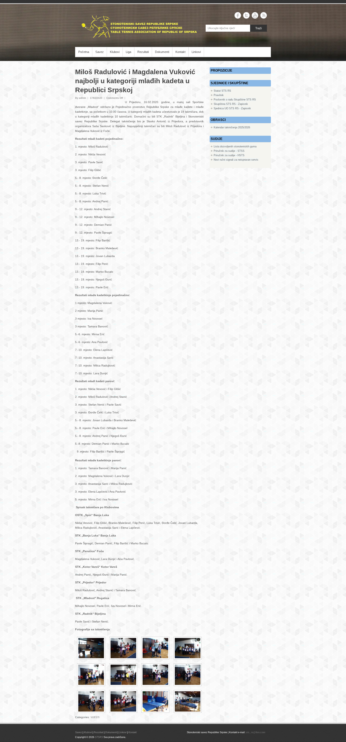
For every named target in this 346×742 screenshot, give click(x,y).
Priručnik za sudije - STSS (229, 150)
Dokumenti (162, 52)
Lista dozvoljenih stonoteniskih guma (235, 146)
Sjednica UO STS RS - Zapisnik (232, 108)
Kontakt (180, 52)
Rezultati (143, 52)
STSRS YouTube (255, 15)
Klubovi (115, 52)
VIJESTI (95, 717)
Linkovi (196, 52)
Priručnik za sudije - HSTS (229, 155)
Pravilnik (219, 95)
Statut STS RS (222, 90)
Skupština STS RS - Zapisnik (231, 103)
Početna (83, 52)
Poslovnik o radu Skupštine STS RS (235, 99)
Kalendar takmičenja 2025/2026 (232, 127)
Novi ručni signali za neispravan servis (236, 159)
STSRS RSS (263, 15)
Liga (128, 52)
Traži (258, 28)
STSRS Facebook (237, 15)
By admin (80, 98)
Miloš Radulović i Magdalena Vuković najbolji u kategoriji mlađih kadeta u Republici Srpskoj (135, 81)
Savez (99, 52)
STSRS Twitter (246, 15)
